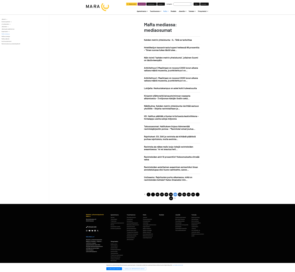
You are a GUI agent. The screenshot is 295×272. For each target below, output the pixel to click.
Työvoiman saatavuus (132, 234)
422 (184, 194)
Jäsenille (182, 11)
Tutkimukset (194, 226)
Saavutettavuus (131, 226)
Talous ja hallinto (115, 259)
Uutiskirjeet (178, 226)
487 (171, 198)
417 (162, 194)
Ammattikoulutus (131, 228)
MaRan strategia (6, 36)
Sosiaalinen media (115, 226)
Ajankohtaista (141, 11)
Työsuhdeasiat (150, 4)
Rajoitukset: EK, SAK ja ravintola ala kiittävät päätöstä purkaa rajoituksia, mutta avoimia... (170, 137)
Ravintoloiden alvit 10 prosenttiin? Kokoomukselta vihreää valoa (171, 158)
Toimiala (191, 11)
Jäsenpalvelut (114, 253)
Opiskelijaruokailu (131, 236)
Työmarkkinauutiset (180, 230)
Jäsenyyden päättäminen (8, 29)
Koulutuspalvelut (6, 21)
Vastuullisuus (194, 219)
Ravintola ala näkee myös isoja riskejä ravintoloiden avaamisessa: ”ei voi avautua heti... (168, 148)
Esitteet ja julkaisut (116, 228)
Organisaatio (5, 31)
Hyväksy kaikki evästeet (114, 268)
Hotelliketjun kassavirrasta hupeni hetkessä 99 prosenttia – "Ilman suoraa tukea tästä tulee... (171, 48)
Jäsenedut (4, 26)
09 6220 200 (92, 227)
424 (193, 194)
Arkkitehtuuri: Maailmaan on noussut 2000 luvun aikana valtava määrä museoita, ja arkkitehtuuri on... (171, 79)
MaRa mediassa (6, 34)
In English (169, 4)
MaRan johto (114, 244)
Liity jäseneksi (5, 24)
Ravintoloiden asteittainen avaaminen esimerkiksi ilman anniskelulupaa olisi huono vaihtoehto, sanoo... (171, 168)
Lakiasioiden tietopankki (181, 225)
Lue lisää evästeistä (177, 265)
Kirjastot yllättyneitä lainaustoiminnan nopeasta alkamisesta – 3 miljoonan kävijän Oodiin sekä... (167, 97)
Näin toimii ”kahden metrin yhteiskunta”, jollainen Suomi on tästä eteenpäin (171, 59)
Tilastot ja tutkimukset (117, 255)
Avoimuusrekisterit (7, 41)
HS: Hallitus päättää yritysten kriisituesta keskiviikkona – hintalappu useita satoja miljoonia (171, 117)
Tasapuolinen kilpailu (132, 232)
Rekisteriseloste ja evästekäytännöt (11, 43)
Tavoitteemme (155, 11)
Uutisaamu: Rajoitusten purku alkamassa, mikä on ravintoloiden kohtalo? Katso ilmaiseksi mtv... (168, 178)
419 (171, 194)
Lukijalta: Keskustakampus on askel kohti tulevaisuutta (170, 88)
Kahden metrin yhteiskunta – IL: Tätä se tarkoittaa (168, 40)
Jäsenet (4, 19)
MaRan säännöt (5, 39)
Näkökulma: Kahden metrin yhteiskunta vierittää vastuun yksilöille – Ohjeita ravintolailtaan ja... (171, 107)
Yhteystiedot (202, 11)
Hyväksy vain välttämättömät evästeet (135, 268)
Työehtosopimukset (180, 217)
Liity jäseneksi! (142, 4)
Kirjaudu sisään (132, 4)
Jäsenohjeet (114, 219)
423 (188, 194)
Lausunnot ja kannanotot (117, 223)
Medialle (173, 11)
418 (166, 194)
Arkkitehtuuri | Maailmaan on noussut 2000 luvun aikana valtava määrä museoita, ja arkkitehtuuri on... (171, 69)
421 (180, 194)
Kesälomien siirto (131, 230)
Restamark (203, 4)
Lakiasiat (160, 4)
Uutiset (113, 217)
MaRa (165, 11)
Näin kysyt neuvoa (180, 219)
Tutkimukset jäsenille (181, 228)
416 (157, 194)
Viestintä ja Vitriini (115, 257)
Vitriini (196, 4)
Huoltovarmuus (195, 217)
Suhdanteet (194, 225)
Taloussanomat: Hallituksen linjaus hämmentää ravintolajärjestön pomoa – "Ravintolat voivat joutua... (169, 127)
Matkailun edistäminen (133, 225)
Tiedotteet (113, 221)
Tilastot (193, 228)
